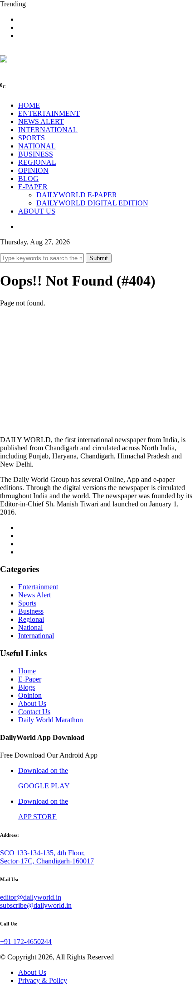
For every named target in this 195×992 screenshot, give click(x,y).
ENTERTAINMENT (49, 113)
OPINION (33, 170)
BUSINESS (35, 154)
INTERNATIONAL (48, 130)
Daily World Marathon (50, 720)
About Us (32, 703)
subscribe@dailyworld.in (36, 905)
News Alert (34, 595)
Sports (27, 603)
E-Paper (29, 679)
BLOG (28, 178)
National (30, 627)
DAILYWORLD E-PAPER (76, 195)
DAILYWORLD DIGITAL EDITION (92, 203)
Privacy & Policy (42, 980)
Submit (98, 258)
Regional (31, 619)
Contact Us (34, 711)
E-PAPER (33, 187)
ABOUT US (36, 211)
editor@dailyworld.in (30, 897)
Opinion (30, 695)
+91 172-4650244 (26, 941)
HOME (29, 105)
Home (27, 671)
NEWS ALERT (41, 121)
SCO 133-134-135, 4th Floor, (42, 853)
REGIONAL (37, 162)
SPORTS (31, 138)
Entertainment (38, 587)
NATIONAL (37, 146)
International (36, 635)
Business (31, 611)
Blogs (26, 687)
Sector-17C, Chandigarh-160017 (47, 861)
